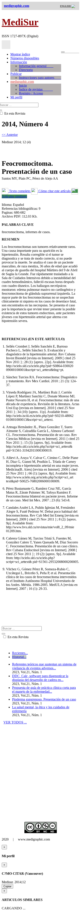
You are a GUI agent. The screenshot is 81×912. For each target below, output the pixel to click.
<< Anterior (10, 135)
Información (18, 62)
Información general (36, 66)
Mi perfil (16, 97)
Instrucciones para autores (40, 78)
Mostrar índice (20, 54)
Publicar (16, 74)
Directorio (26, 70)
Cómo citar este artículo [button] (54, 191)
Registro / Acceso (31, 93)
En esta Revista (18, 637)
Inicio (23, 85)
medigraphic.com (22, 81)
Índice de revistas (36, 89)
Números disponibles (24, 58)
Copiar (7, 886)
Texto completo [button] (19, 191)
